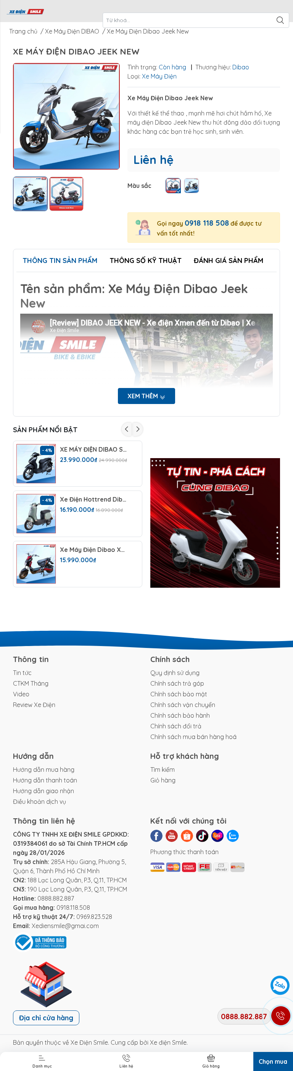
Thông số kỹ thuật (145, 260)
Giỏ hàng (162, 780)
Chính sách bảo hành (180, 715)
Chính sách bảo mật (178, 694)
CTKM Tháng (30, 683)
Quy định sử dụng (175, 673)
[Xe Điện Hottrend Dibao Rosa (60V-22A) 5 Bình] (36, 514)
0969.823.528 (94, 916)
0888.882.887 (55, 898)
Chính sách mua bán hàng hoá (193, 737)
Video (21, 694)
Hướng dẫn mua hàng (43, 769)
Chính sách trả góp (177, 683)
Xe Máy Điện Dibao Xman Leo (94, 549)
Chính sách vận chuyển (182, 705)
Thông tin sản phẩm (60, 260)
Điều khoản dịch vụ (39, 801)
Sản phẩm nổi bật (45, 429)
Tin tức (22, 673)
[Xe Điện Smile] (25, 11)
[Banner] (215, 523)
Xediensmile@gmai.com (65, 926)
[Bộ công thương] (39, 942)
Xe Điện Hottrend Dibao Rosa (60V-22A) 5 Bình (94, 499)
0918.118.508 (73, 907)
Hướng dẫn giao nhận (43, 791)
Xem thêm (143, 396)
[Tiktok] (202, 836)
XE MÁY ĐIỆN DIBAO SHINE (94, 449)
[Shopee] (187, 836)
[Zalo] (233, 836)
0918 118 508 (207, 223)
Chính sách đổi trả (175, 726)
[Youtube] (172, 836)
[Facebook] (156, 836)
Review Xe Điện (34, 705)
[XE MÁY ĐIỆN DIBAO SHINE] (36, 464)
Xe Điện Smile (89, 1042)
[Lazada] (217, 836)
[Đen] (173, 185)
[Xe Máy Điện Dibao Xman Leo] (36, 564)
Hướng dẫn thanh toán (45, 780)
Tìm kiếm (162, 769)
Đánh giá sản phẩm (228, 260)
